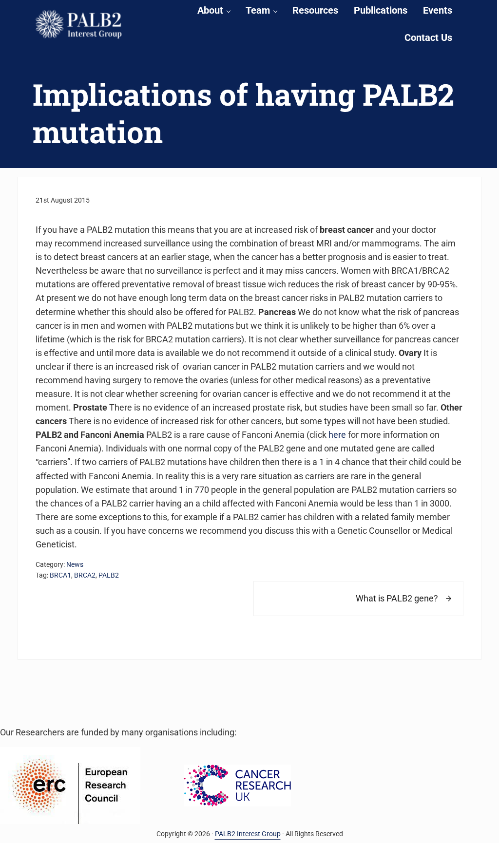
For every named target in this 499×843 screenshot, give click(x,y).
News (74, 564)
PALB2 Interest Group (248, 834)
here (337, 435)
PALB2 (108, 575)
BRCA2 (85, 575)
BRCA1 (60, 575)
